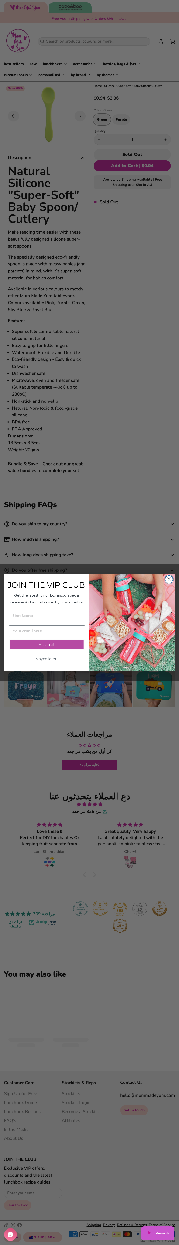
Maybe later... (46, 659)
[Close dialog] (169, 579)
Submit (47, 644)
